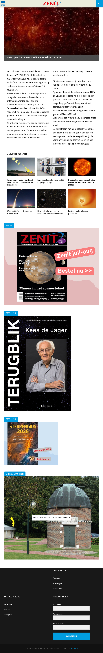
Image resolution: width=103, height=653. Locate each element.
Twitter (7, 609)
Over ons (56, 578)
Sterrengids (57, 583)
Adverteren (57, 588)
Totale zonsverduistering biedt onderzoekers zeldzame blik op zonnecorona (20, 182)
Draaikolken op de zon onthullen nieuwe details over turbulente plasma (81, 182)
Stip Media (74, 648)
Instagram (8, 615)
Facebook (8, 604)
